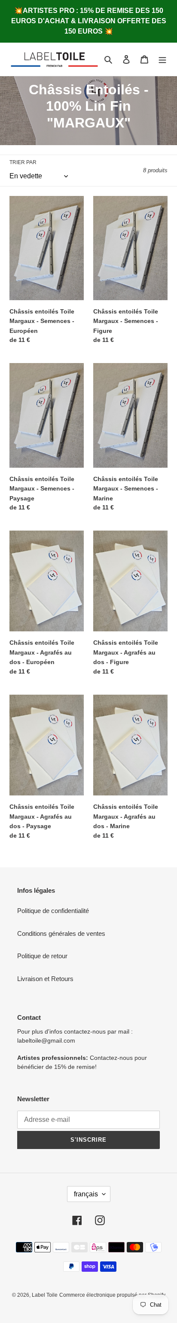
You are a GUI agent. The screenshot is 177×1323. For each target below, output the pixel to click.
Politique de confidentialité (53, 910)
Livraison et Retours (45, 978)
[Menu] (162, 59)
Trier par (23, 162)
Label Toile (45, 1295)
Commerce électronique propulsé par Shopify (112, 1295)
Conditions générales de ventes (61, 933)
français (86, 1194)
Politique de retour (42, 956)
